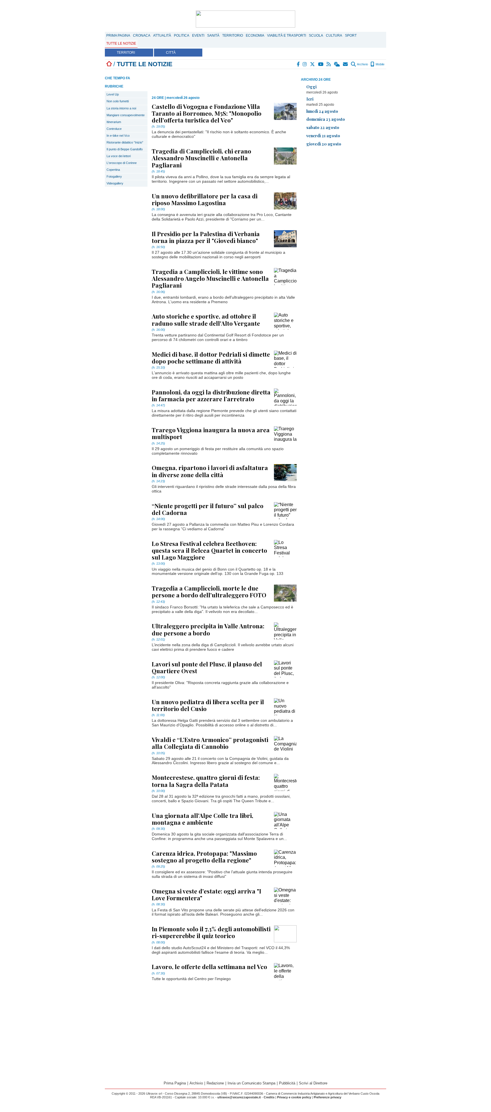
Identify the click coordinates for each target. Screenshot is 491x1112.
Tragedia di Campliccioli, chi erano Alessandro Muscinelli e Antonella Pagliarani (201, 158)
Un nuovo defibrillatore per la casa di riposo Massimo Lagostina (204, 199)
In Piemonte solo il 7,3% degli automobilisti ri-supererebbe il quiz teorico (211, 932)
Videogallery (115, 183)
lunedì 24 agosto (322, 111)
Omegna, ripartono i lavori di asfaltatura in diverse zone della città (210, 470)
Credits (269, 1097)
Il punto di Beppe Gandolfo (125, 149)
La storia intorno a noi (121, 108)
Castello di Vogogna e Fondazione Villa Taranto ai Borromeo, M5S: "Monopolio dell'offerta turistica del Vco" (206, 113)
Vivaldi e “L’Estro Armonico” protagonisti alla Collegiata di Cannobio (210, 742)
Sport (351, 36)
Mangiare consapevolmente (126, 115)
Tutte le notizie (121, 43)
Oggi (311, 87)
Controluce (114, 128)
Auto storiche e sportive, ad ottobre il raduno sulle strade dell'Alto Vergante (206, 319)
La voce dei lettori (119, 156)
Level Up (113, 94)
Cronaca (141, 36)
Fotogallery (114, 176)
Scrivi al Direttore (313, 1083)
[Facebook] (298, 64)
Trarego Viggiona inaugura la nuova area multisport (211, 433)
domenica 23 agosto (325, 119)
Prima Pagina (118, 36)
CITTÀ (171, 53)
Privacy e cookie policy (294, 1097)
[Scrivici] (345, 64)
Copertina (113, 169)
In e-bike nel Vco (118, 135)
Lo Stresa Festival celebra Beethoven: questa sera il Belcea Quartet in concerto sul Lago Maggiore (209, 550)
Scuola (316, 36)
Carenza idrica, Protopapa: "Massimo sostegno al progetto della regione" (204, 856)
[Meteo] (337, 64)
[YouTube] (321, 64)
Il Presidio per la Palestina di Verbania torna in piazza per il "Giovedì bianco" (206, 237)
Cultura (334, 36)
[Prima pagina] (109, 64)
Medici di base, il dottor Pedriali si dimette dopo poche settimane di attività (211, 357)
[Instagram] (305, 64)
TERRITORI (126, 53)
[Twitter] (312, 64)
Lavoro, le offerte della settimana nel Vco (209, 966)
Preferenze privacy (327, 1097)
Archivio (362, 64)
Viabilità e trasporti (286, 36)
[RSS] (328, 64)
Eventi (198, 36)
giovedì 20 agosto (323, 144)
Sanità (213, 36)
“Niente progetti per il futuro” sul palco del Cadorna (207, 509)
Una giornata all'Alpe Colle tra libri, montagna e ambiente (202, 818)
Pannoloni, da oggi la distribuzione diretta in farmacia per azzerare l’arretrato (211, 395)
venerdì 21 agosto (323, 135)
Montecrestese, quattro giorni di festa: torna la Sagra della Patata (206, 780)
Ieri (309, 99)
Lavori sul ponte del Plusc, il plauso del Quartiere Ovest (207, 667)
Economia (255, 36)
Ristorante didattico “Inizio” (125, 142)
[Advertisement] (343, 190)
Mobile (379, 64)
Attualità (162, 36)
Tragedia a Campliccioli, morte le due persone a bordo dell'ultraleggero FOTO (209, 591)
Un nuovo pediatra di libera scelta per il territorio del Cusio (208, 705)
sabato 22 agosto (322, 127)
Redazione (215, 1083)
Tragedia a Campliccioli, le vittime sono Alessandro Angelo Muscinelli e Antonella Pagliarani (210, 278)
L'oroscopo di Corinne (122, 163)
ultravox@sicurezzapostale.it (239, 1097)
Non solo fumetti (118, 101)
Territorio (232, 36)
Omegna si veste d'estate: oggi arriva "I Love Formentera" (206, 894)
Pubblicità (287, 1083)
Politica (181, 36)
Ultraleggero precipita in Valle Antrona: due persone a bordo (208, 629)
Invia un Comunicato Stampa (251, 1083)
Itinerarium (114, 122)
